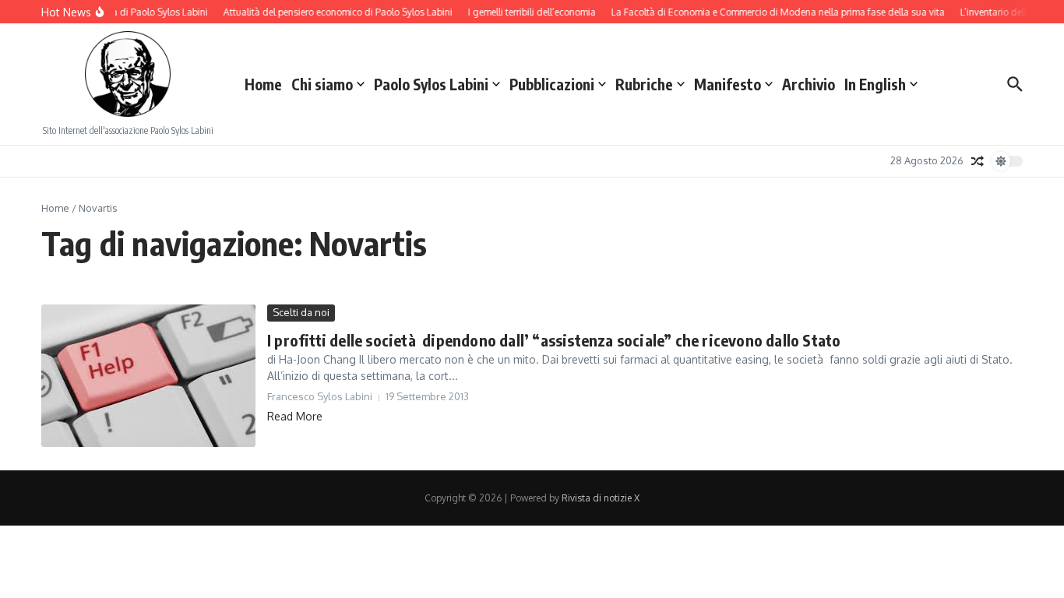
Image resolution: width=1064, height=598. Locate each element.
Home (263, 84)
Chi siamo (322, 84)
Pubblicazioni (551, 84)
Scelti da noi (301, 312)
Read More (294, 416)
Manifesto (727, 84)
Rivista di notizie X (600, 498)
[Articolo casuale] (977, 161)
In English (875, 84)
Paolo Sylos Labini (431, 84)
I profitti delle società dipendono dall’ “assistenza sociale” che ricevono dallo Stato (553, 340)
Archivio (808, 84)
